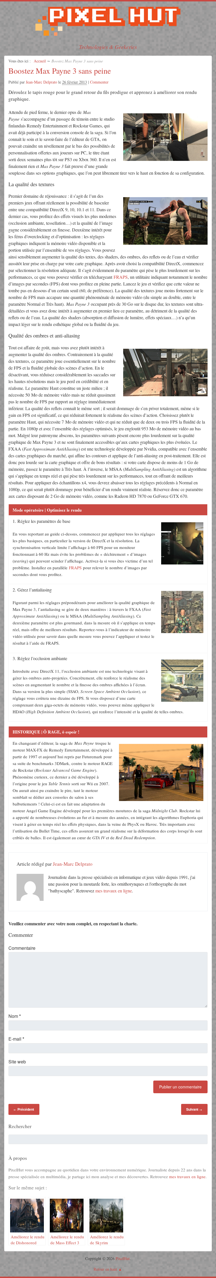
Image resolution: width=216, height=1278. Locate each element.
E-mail (16, 1039)
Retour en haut (105, 1269)
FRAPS (121, 277)
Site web (17, 1061)
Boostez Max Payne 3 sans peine (59, 70)
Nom (14, 1016)
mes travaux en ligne (113, 891)
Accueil (40, 61)
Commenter (99, 82)
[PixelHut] (108, 35)
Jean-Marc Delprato (41, 82)
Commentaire (21, 948)
